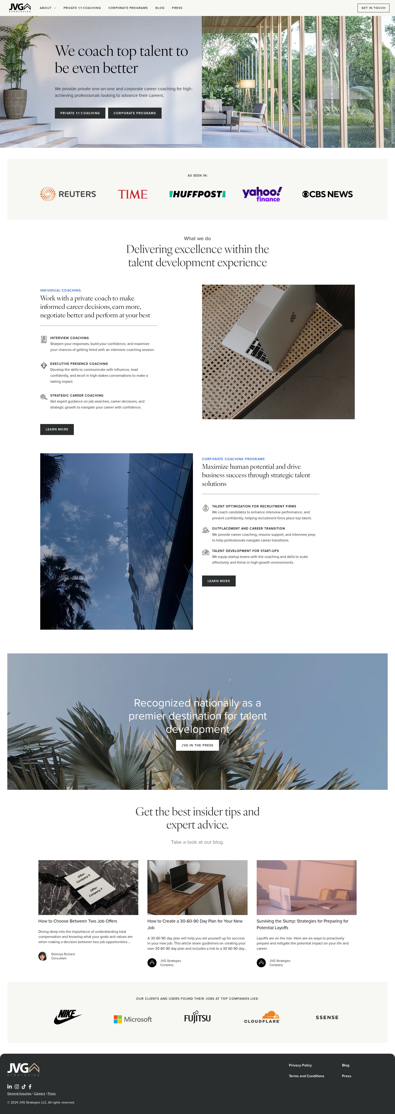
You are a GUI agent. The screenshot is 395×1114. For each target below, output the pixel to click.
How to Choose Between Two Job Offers (77, 921)
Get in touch (373, 8)
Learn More (57, 429)
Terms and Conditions (306, 1076)
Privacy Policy (300, 1065)
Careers (39, 1093)
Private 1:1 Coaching (82, 8)
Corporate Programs (128, 8)
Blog (160, 8)
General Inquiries (19, 1093)
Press (177, 8)
